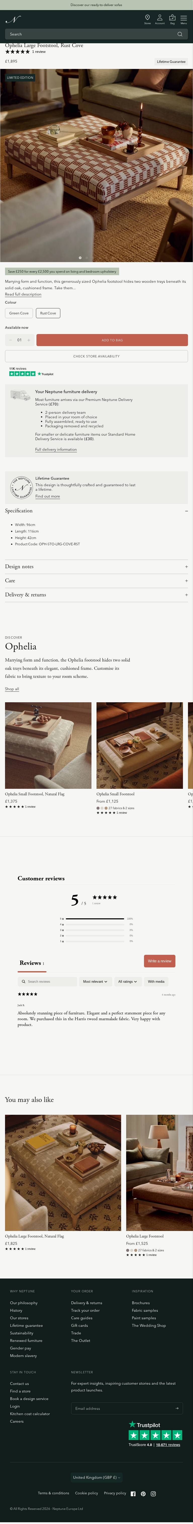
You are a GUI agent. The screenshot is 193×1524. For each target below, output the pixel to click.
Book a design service (29, 1398)
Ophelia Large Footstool (145, 1236)
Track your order (85, 1310)
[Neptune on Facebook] (133, 1495)
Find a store (20, 1391)
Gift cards (79, 1325)
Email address (86, 1402)
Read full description (23, 294)
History (16, 1310)
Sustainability (21, 1333)
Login (15, 1406)
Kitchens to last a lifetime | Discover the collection (96, 5)
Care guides (81, 1317)
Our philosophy (23, 1302)
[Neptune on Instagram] (153, 1495)
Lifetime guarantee (26, 1325)
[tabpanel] (96, 1009)
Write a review (159, 961)
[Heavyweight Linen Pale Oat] (102, 808)
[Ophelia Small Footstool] (139, 745)
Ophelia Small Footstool (115, 794)
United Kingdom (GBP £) (95, 1477)
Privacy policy (115, 1493)
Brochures (141, 1302)
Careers (17, 1421)
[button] (96, 919)
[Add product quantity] (10, 340)
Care (10, 580)
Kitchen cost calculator (30, 1413)
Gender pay (20, 1348)
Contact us (19, 1383)
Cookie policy (86, 1493)
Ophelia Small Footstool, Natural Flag (34, 794)
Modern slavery (23, 1355)
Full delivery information (56, 449)
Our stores (19, 1317)
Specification (19, 510)
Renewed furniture (26, 1340)
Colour (10, 302)
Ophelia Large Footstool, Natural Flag (34, 1236)
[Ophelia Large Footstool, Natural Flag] (63, 1173)
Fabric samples (145, 1310)
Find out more (47, 496)
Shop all (12, 689)
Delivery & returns (25, 594)
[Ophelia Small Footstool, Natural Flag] (48, 745)
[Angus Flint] (98, 808)
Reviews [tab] (32, 963)
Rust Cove (48, 313)
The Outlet (80, 1340)
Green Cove (19, 313)
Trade (76, 1333)
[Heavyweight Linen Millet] (106, 808)
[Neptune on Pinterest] (143, 1495)
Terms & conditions (53, 1493)
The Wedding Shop (149, 1325)
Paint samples (144, 1317)
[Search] (179, 34)
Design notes (19, 566)
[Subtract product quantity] (28, 340)
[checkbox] (156, 981)
